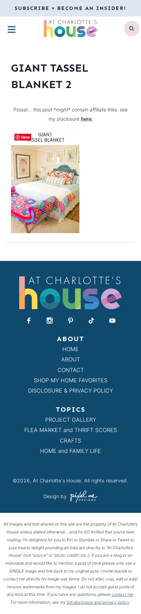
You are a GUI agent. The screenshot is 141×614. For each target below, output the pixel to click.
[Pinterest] (70, 320)
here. (87, 119)
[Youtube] (112, 320)
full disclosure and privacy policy (98, 602)
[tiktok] (91, 320)
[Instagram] (49, 320)
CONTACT (70, 369)
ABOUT (70, 359)
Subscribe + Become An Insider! (70, 8)
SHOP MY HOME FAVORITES (70, 380)
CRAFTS (70, 440)
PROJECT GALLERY (70, 419)
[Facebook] (29, 320)
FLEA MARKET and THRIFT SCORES (70, 429)
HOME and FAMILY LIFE (70, 450)
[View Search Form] (131, 28)
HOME (70, 349)
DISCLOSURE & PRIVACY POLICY (70, 390)
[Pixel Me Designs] (82, 497)
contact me (122, 594)
